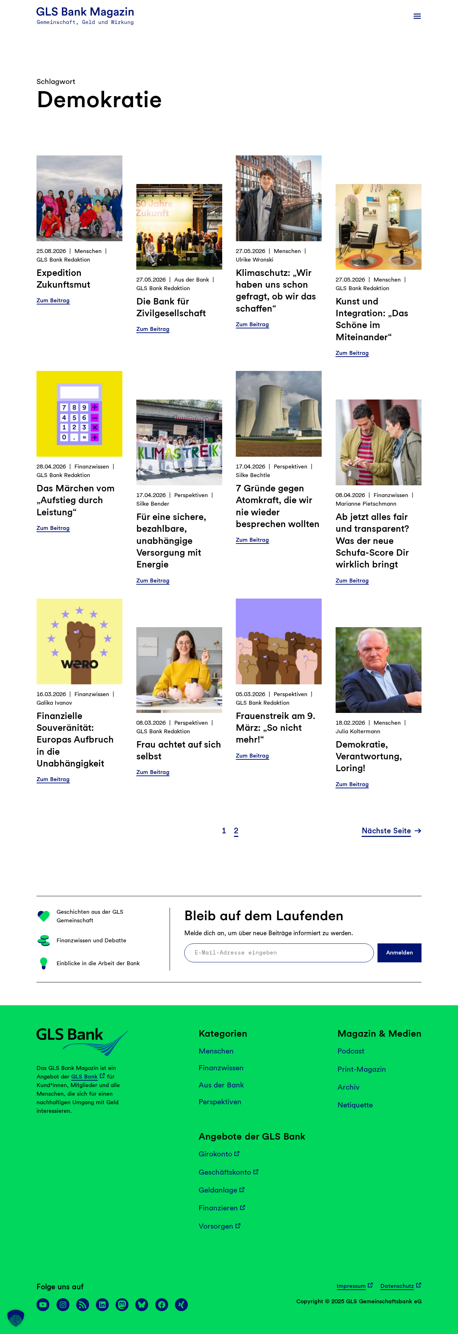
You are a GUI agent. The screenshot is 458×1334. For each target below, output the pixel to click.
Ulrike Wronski (254, 259)
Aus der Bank (191, 279)
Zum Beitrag (53, 301)
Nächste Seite (386, 830)
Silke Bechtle (253, 475)
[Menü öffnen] (417, 16)
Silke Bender (152, 503)
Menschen (88, 251)
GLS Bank (84, 1076)
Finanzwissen (91, 466)
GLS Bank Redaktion (63, 259)
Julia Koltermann (358, 731)
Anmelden (399, 952)
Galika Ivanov (54, 702)
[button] (15, 1318)
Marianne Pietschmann (366, 503)
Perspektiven (191, 495)
